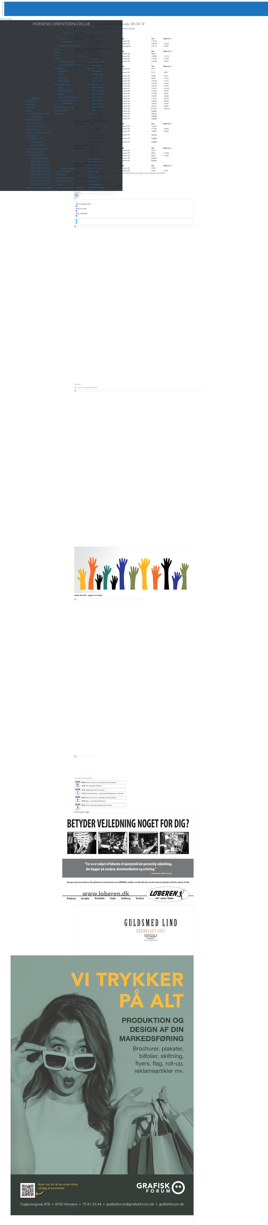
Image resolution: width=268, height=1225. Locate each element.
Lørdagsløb (130, 28)
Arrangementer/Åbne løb (95, 62)
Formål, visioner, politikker (63, 85)
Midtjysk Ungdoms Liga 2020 (40, 174)
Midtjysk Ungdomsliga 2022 (40, 168)
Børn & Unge (37, 117)
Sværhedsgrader (93, 178)
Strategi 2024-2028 (64, 91)
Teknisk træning (96, 81)
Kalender (35, 98)
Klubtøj (60, 74)
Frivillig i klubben (67, 168)
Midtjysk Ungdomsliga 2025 (40, 158)
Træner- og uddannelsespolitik (68, 97)
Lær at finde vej (93, 181)
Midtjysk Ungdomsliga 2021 (40, 171)
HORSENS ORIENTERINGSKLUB (61, 24)
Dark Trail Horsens (97, 104)
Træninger (90, 68)
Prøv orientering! (94, 159)
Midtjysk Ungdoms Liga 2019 (40, 177)
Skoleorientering (93, 171)
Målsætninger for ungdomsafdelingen (39, 188)
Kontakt (56, 36)
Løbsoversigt (30, 104)
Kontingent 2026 (63, 71)
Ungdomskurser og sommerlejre (37, 149)
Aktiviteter (94, 59)
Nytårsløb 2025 (96, 100)
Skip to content (6, 19)
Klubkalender (30, 101)
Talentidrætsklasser (37, 142)
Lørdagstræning (96, 78)
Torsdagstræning (97, 74)
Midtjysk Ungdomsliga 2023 (40, 165)
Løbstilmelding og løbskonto (39, 114)
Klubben (66, 33)
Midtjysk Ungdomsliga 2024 (40, 161)
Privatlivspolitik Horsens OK (67, 100)
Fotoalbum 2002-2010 (61, 110)
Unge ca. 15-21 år (32, 129)
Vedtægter (61, 94)
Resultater (57, 59)
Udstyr (90, 175)
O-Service (29, 111)
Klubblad (57, 52)
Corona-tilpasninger (93, 65)
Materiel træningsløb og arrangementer (70, 188)
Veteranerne (91, 114)
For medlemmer (59, 68)
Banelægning (61, 175)
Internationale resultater (66, 62)
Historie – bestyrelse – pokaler (64, 107)
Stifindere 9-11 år (32, 123)
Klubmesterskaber (97, 94)
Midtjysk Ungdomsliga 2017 (40, 184)
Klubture (94, 110)
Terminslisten (30, 108)
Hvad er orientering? (95, 162)
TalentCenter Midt (37, 139)
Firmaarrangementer (95, 184)
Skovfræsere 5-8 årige (33, 120)
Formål (60, 87)
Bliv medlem (92, 165)
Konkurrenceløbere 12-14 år (35, 126)
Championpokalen (97, 87)
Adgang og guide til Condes (66, 178)
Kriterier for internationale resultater (70, 65)
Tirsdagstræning (96, 71)
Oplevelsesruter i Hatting (96, 188)
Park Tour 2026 (96, 97)
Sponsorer (57, 49)
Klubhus (56, 55)
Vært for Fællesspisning (64, 181)
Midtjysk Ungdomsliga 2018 (40, 181)
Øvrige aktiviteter (93, 85)
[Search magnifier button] (76, 195)
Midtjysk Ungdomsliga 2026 (35, 155)
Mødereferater (67, 42)
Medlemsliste (62, 78)
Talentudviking (31, 136)
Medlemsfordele (63, 81)
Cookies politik (67, 103)
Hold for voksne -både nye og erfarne (39, 133)
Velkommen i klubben (95, 168)
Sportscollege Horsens (38, 145)
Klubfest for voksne (97, 107)
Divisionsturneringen (98, 91)
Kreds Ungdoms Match (34, 152)
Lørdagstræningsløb (63, 171)
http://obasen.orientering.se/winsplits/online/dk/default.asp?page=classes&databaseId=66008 (128, 173)
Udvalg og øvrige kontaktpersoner (69, 45)
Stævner (59, 184)
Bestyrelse (61, 39)
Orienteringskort (59, 114)
